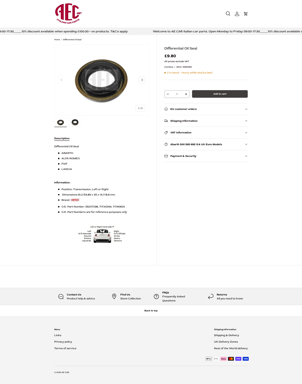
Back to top (151, 310)
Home (57, 40)
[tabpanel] (101, 197)
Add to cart (219, 93)
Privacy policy (63, 341)
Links (57, 335)
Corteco (168, 66)
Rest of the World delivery (231, 348)
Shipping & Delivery (226, 335)
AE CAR (65, 372)
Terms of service (65, 348)
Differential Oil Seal (72, 40)
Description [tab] (62, 138)
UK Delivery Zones (226, 341)
